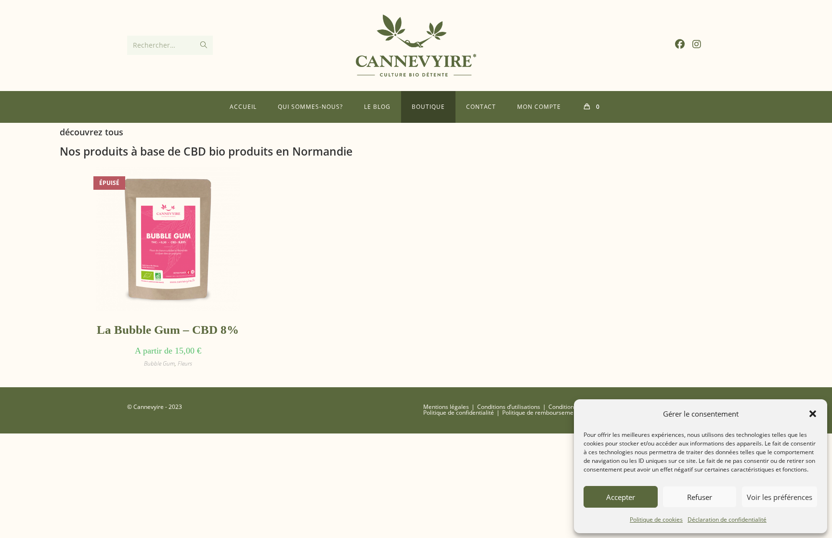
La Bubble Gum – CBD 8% (168, 329)
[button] (813, 414)
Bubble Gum (159, 363)
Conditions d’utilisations (508, 407)
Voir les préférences (779, 497)
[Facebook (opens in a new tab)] (680, 44)
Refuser (699, 497)
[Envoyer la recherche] (204, 45)
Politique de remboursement (540, 412)
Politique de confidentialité (458, 412)
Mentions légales (446, 407)
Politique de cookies (656, 519)
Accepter (620, 497)
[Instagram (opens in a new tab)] (697, 44)
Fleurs (185, 363)
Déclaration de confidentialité (727, 519)
